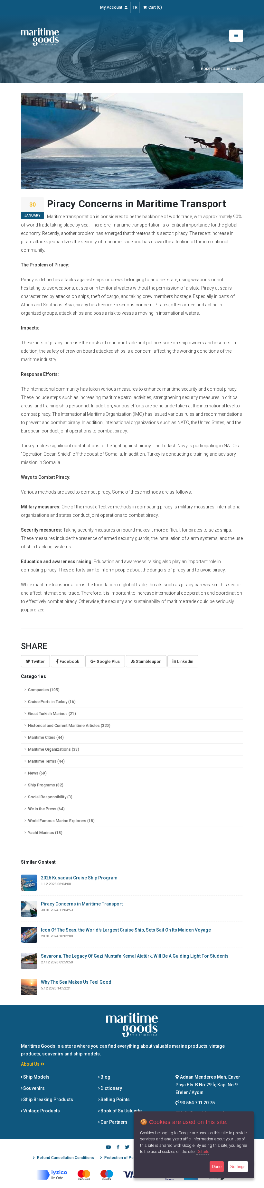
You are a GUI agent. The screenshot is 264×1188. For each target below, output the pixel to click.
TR (135, 7)
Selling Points (114, 1099)
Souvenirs (33, 1088)
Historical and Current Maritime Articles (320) (69, 725)
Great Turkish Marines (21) (52, 713)
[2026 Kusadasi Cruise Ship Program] (29, 882)
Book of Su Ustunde (120, 1110)
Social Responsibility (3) (50, 796)
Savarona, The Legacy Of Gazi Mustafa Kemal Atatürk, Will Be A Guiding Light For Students (135, 956)
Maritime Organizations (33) (53, 749)
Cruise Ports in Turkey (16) (52, 701)
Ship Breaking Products (47, 1099)
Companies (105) (44, 689)
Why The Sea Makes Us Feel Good (76, 982)
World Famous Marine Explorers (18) (61, 820)
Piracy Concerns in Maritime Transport (82, 903)
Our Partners (113, 1122)
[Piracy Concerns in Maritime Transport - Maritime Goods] (40, 36)
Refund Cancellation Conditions (65, 1158)
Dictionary (110, 1088)
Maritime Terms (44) (46, 761)
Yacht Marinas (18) (45, 832)
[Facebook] (117, 1147)
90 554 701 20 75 (197, 1102)
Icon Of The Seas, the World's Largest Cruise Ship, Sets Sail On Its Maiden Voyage (126, 930)
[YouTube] (108, 1147)
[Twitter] (127, 1147)
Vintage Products (41, 1110)
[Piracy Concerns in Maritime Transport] (29, 908)
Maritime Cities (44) (46, 737)
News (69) (37, 773)
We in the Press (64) (46, 808)
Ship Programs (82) (45, 785)
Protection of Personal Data (129, 1158)
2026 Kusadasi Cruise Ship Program (79, 877)
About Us (31, 1064)
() (155, 7)
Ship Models (36, 1077)
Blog (104, 1077)
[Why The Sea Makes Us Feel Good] (29, 986)
